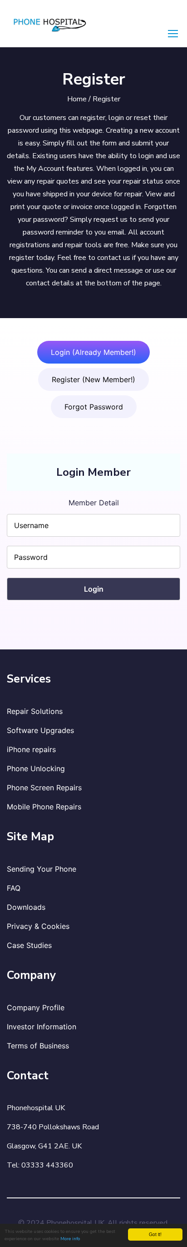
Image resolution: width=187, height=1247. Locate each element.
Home (77, 99)
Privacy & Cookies (38, 926)
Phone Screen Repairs (44, 787)
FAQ (13, 888)
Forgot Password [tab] (93, 406)
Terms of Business (38, 1045)
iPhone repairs (31, 749)
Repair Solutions (35, 711)
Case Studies (29, 945)
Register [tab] (93, 379)
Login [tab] (93, 352)
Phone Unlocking (36, 768)
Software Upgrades (40, 730)
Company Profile (35, 1007)
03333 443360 (47, 1165)
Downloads (26, 907)
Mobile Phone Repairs (44, 806)
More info (70, 1239)
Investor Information (41, 1026)
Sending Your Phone (41, 868)
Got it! (155, 1234)
